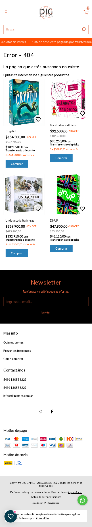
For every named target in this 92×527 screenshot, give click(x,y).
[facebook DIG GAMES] (52, 411)
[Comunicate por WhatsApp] (82, 500)
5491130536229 (15, 379)
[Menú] (6, 13)
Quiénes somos (13, 342)
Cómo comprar (13, 359)
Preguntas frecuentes (17, 350)
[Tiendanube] (46, 503)
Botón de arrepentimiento (46, 496)
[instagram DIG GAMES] (40, 411)
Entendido (42, 518)
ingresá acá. (75, 492)
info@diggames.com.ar (18, 395)
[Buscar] (84, 29)
